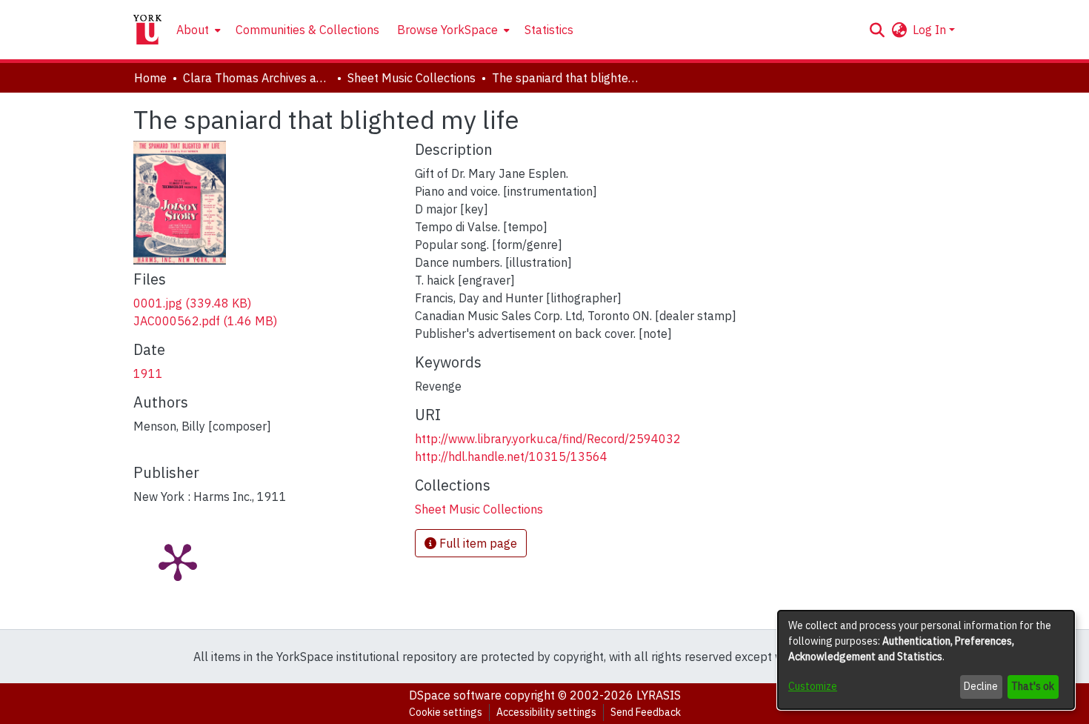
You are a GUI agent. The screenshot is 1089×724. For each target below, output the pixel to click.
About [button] (192, 29)
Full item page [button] (476, 543)
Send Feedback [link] (645, 712)
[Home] (147, 29)
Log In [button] (931, 29)
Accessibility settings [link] (546, 712)
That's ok (1032, 686)
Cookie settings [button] (445, 712)
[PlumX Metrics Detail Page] (177, 561)
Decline (981, 686)
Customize (812, 686)
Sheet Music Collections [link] (411, 77)
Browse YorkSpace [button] (447, 29)
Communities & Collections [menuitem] (307, 29)
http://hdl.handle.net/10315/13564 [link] (511, 456)
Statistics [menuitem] (548, 29)
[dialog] (926, 660)
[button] (876, 30)
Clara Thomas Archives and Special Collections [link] (257, 77)
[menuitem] (197, 29)
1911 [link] (148, 373)
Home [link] (150, 77)
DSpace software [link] (455, 695)
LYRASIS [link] (658, 695)
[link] (192, 303)
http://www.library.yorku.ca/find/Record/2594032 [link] (548, 438)
